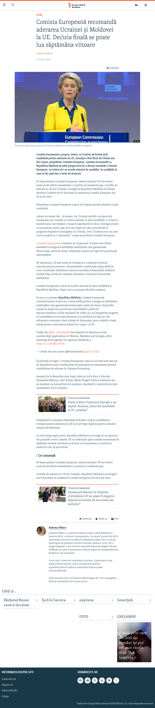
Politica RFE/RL (10, 691)
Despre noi (7, 685)
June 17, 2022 (91, 351)
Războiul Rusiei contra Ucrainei (16, 602)
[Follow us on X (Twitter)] (116, 680)
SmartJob (125, 600)
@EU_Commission (59, 332)
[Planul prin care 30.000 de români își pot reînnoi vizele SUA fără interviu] (134, 642)
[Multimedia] (136, 5)
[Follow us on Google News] (109, 680)
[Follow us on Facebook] (80, 680)
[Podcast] (145, 5)
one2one (86, 600)
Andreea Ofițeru (44, 53)
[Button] (112, 68)
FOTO (83, 617)
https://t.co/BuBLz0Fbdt (50, 344)
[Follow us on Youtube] (87, 680)
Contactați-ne (9, 679)
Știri (39, 15)
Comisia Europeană (47, 243)
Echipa (5, 696)
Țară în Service (53, 600)
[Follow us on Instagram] (95, 680)
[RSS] (102, 680)
